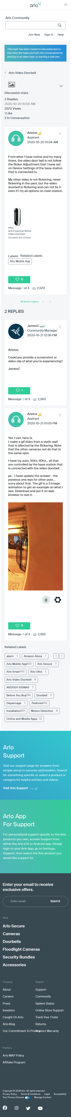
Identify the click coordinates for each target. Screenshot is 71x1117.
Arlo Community (17, 18)
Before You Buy (16, 695)
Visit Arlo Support (15, 788)
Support (41, 989)
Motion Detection (42, 711)
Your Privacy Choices (13, 1097)
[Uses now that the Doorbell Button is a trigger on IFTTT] (43, 301)
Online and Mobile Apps (22, 719)
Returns (41, 1024)
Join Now (34, 34)
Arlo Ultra (36, 671)
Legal (47, 1094)
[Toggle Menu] (65, 4)
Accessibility (60, 1094)
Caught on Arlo (13, 1017)
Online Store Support (50, 1010)
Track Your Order (47, 1017)
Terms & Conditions (30, 1094)
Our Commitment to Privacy (21, 1031)
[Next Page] (61, 656)
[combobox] (35, 25)
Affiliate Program (14, 1062)
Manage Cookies (42, 1097)
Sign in (48, 34)
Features (37, 703)
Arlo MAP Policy (13, 1055)
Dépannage (14, 703)
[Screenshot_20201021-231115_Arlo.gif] (35, 554)
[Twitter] (28, 1108)
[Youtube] (40, 1108)
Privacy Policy (10, 1094)
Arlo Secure (44, 664)
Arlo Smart (13, 671)
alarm (10, 656)
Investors (9, 1010)
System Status (45, 1003)
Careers (8, 996)
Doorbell (41, 695)
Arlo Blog (9, 1024)
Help (61, 34)
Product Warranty (47, 1031)
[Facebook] (5, 1108)
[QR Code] (50, 301)
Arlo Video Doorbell (22, 73)
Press (6, 1003)
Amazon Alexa (33, 656)
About (7, 989)
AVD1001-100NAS (18, 687)
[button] (60, 134)
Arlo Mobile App (20, 261)
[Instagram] (16, 1108)
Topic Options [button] (61, 87)
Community (43, 996)
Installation (14, 711)
